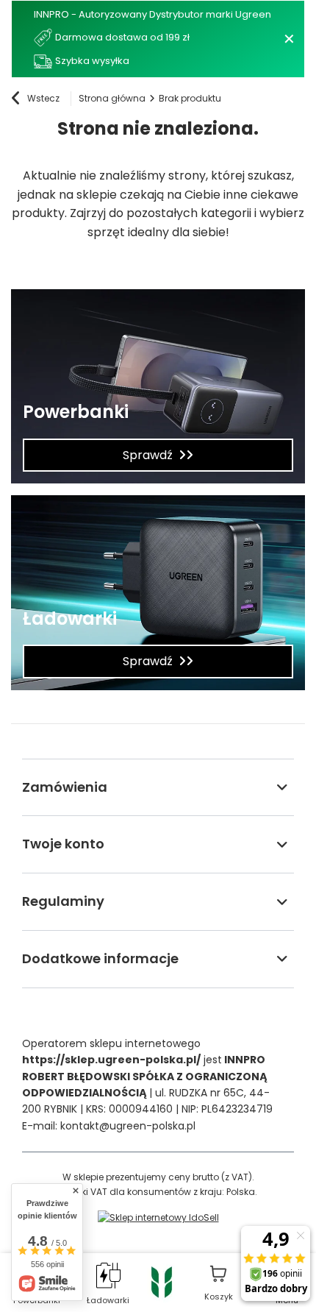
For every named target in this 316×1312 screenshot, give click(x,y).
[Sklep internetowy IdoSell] (158, 1217)
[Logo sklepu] (162, 1281)
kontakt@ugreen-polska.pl (127, 1125)
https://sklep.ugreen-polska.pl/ (111, 1059)
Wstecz (43, 98)
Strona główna (112, 98)
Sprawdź (148, 455)
